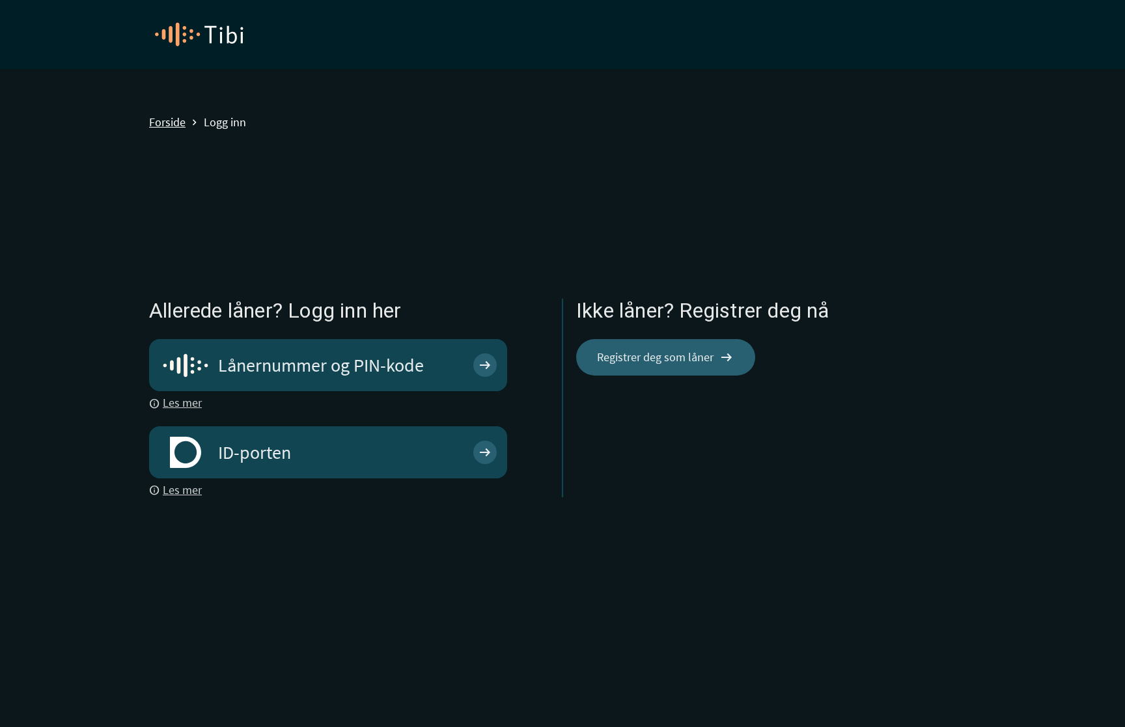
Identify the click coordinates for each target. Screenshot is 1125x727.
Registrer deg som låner (665, 357)
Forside (167, 123)
